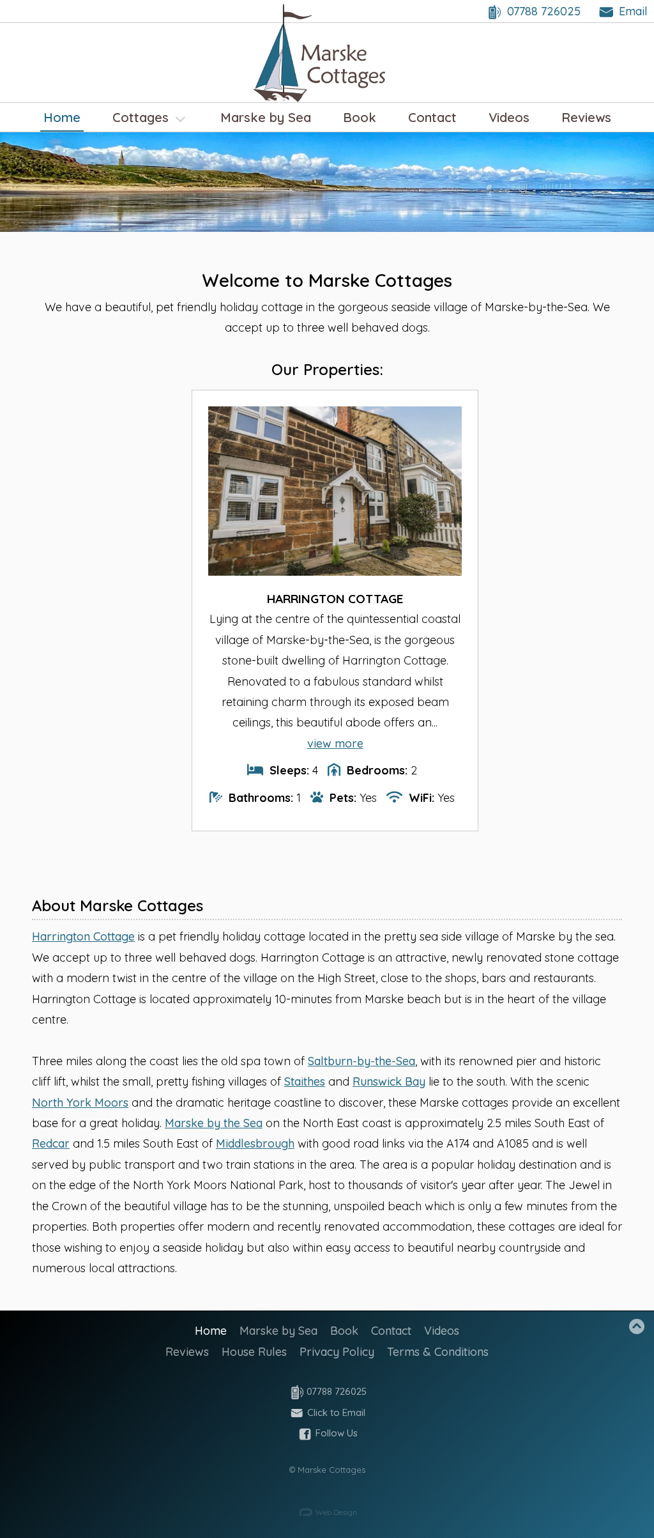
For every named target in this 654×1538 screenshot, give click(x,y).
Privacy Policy (337, 1351)
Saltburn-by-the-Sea (361, 1061)
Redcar (51, 1143)
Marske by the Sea (213, 1123)
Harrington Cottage (83, 936)
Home (61, 117)
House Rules (254, 1351)
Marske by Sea (265, 117)
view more (335, 743)
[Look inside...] (335, 494)
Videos (509, 117)
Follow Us (335, 1433)
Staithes (304, 1081)
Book (359, 117)
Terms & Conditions (438, 1351)
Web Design (335, 1512)
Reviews (586, 117)
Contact (432, 117)
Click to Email (335, 1412)
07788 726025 (337, 1391)
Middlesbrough (255, 1143)
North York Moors (80, 1102)
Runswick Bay (389, 1081)
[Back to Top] (636, 1331)
